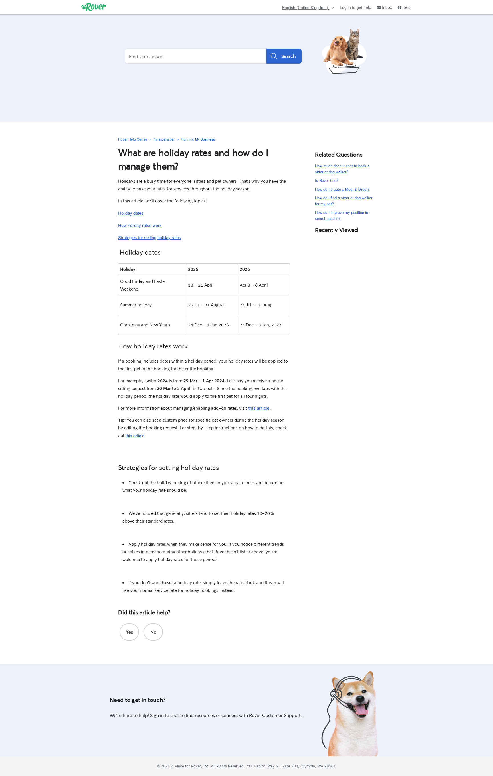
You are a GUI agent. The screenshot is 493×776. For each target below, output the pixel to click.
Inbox (387, 7)
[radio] (129, 632)
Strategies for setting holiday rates (149, 237)
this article (259, 408)
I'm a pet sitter (164, 139)
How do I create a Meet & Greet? (342, 189)
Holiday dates (131, 213)
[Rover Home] (94, 7)
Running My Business (198, 139)
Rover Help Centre (132, 139)
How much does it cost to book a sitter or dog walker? (342, 168)
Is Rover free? (326, 180)
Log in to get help (355, 7)
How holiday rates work (140, 225)
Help (406, 7)
